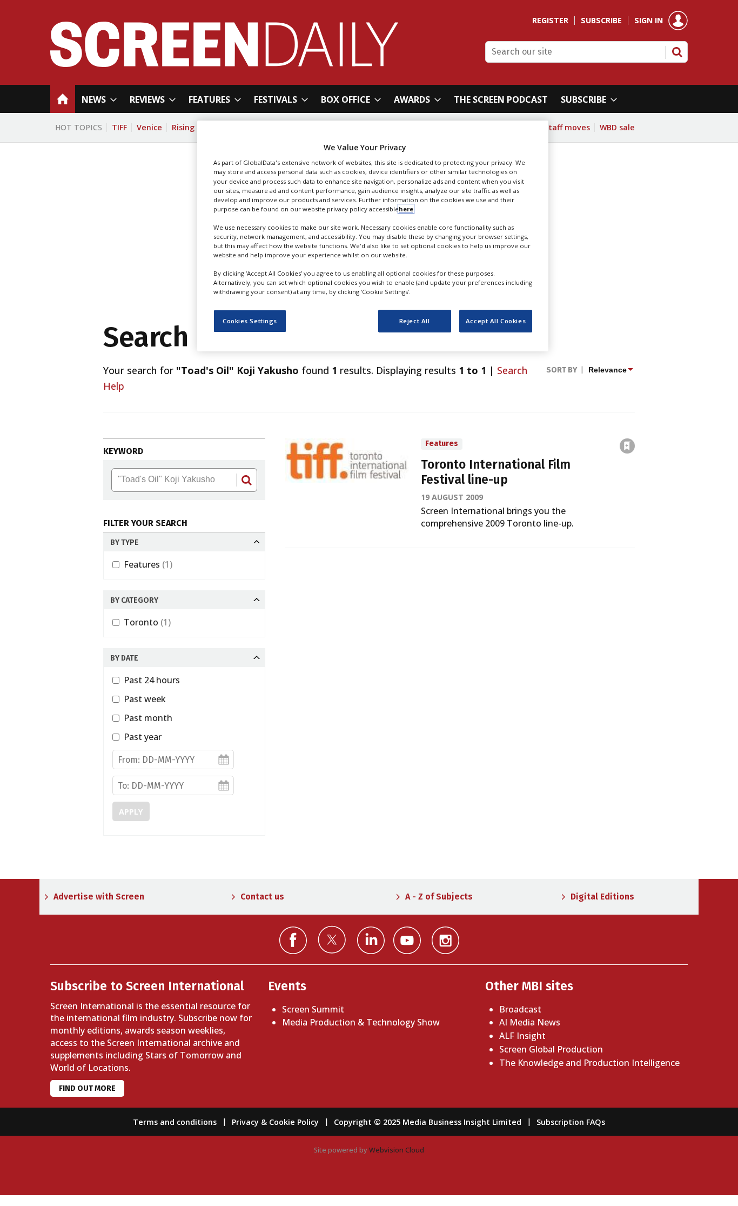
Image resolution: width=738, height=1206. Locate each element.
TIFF (119, 127)
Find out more (87, 1088)
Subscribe (601, 20)
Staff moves (567, 127)
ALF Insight (522, 1036)
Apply (131, 812)
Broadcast (520, 1009)
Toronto (147, 622)
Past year (143, 737)
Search (677, 52)
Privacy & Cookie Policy (275, 1122)
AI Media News (529, 1022)
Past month (148, 718)
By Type (124, 542)
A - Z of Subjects (439, 896)
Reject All (414, 321)
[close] (636, 422)
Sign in (648, 20)
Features (148, 564)
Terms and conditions (175, 1122)
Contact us (262, 896)
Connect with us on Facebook (293, 940)
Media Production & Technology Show (361, 1022)
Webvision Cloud (396, 1150)
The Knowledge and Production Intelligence (589, 1063)
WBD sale (617, 127)
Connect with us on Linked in (371, 940)
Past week (145, 699)
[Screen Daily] (224, 64)
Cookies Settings (250, 321)
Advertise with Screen (98, 896)
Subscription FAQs (570, 1122)
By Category (134, 600)
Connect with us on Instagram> (445, 940)
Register (550, 20)
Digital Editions (602, 896)
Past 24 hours (152, 680)
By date (124, 658)
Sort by (561, 370)
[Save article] (627, 446)
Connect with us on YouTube (407, 940)
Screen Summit (313, 1009)
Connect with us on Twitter (332, 939)
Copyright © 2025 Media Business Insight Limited (427, 1122)
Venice (149, 127)
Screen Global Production (551, 1049)
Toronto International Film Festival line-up (496, 472)
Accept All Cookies (496, 321)
